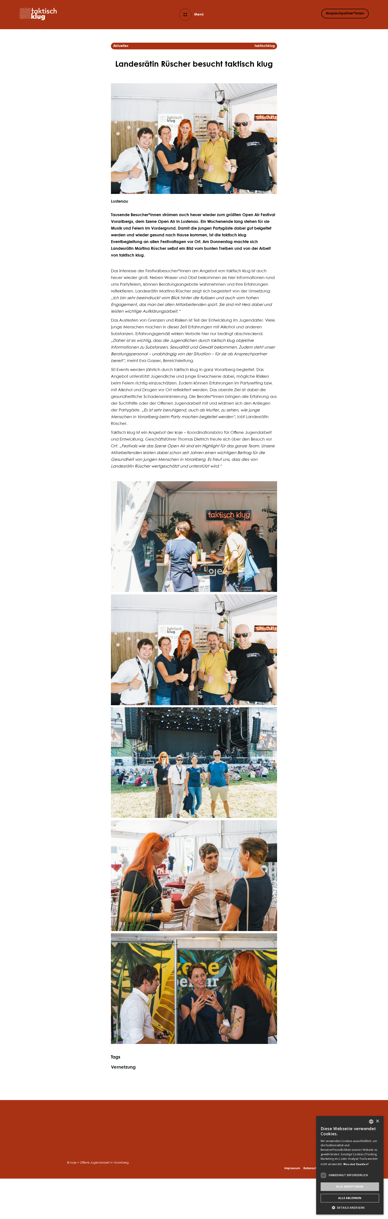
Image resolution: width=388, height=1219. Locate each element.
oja (140, 1148)
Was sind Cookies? (356, 1164)
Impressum (292, 1168)
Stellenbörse (77, 1142)
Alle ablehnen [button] (349, 1198)
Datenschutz (312, 1168)
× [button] (377, 1121)
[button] (350, 1207)
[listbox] (371, 1121)
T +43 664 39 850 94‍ (299, 1139)
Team (71, 1125)
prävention (146, 1142)
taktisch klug (147, 1137)
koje (140, 1125)
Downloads (76, 1148)
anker (142, 1131)
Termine (73, 1137)
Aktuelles (74, 1131)
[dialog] (350, 1165)
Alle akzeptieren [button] (349, 1186)
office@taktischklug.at (302, 1143)
